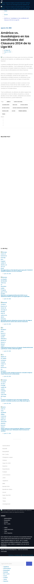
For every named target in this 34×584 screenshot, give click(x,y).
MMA (3, 483)
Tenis (5, 531)
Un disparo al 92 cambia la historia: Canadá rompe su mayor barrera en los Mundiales (16, 215)
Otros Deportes (8, 533)
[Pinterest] (4, 125)
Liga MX (13, 111)
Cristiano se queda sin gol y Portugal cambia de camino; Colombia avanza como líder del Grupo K (16, 232)
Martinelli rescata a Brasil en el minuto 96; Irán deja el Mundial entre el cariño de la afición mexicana (16, 182)
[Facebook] (4, 119)
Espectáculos (6, 469)
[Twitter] (4, 120)
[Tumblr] (4, 123)
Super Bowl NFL (6, 495)
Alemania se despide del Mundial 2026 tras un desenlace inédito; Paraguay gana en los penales (16, 164)
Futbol (5, 527)
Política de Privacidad (27, 555)
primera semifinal (23, 111)
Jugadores (5, 480)
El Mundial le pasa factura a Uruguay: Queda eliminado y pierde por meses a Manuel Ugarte (16, 199)
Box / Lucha (5, 454)
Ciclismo (4, 460)
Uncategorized (6, 504)
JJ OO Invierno (6, 474)
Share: (2, 116)
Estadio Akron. (24, 104)
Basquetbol (7, 520)
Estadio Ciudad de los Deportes (20, 107)
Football (4, 472)
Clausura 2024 (5, 104)
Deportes (4, 466)
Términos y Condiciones (14, 555)
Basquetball (5, 451)
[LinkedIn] (4, 122)
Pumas (3, 114)
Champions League (7, 457)
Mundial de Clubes (7, 489)
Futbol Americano (8, 529)
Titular (4, 501)
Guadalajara (5, 111)
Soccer (4, 492)
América (8, 101)
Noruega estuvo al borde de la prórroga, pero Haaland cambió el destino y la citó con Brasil (16, 147)
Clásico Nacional (18, 101)
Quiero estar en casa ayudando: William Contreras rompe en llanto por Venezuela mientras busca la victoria (15, 430)
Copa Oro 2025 (6, 463)
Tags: (2, 101)
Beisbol (6, 522)
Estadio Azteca (5, 107)
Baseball (4, 448)
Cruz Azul (15, 104)
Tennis (4, 498)
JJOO (3, 477)
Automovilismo (6, 445)
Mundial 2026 (5, 486)
